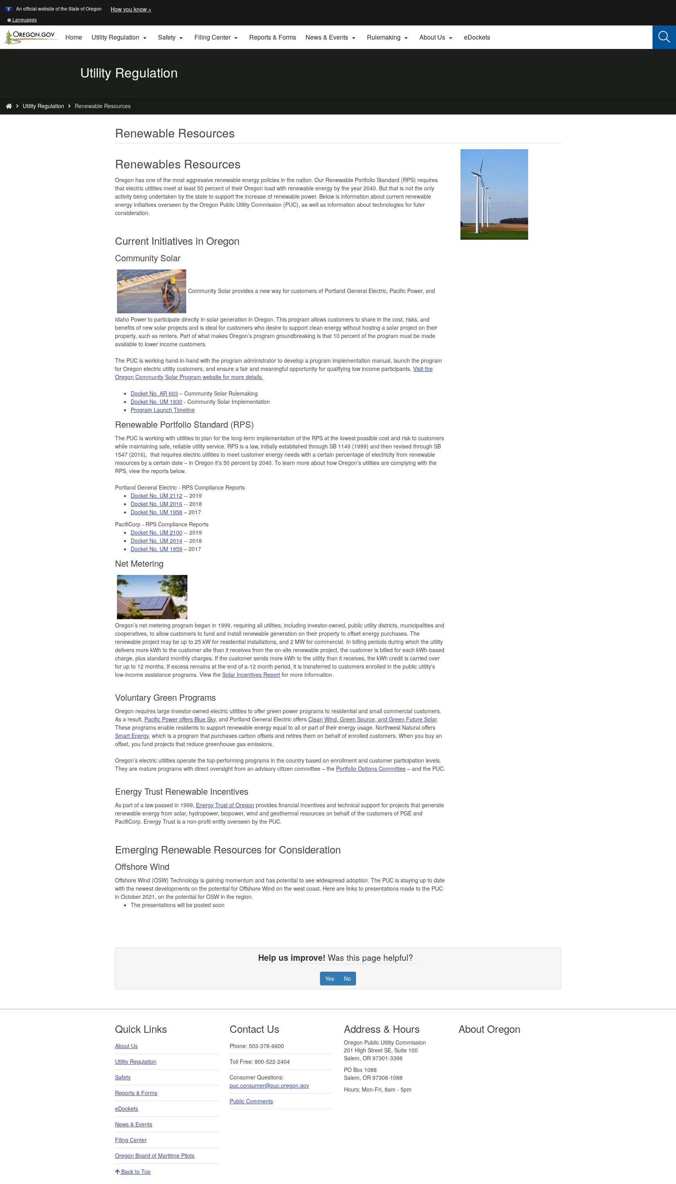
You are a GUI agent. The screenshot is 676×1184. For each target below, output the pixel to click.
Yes (329, 978)
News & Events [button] (332, 37)
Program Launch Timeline (163, 410)
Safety (123, 1077)
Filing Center (131, 1140)
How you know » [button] (131, 9)
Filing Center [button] (217, 37)
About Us (126, 1046)
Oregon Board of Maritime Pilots (154, 1155)
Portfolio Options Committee (371, 768)
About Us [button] (437, 37)
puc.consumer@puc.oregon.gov (269, 1085)
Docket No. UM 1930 (156, 401)
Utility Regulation (43, 106)
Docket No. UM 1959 (156, 549)
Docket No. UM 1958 (156, 512)
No (347, 978)
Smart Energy (132, 735)
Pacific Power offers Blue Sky (180, 719)
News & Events (133, 1124)
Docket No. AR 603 (154, 393)
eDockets (479, 40)
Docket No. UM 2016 (156, 504)
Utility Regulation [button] (120, 37)
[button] (22, 19)
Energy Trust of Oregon (225, 805)
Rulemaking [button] (388, 37)
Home (73, 37)
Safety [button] (171, 37)
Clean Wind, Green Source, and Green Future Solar (372, 719)
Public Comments (251, 1101)
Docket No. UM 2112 (156, 495)
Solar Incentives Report (251, 674)
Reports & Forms (272, 37)
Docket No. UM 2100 (156, 532)
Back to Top (135, 1171)
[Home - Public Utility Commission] (9, 106)
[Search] (664, 37)
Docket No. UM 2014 (156, 540)
